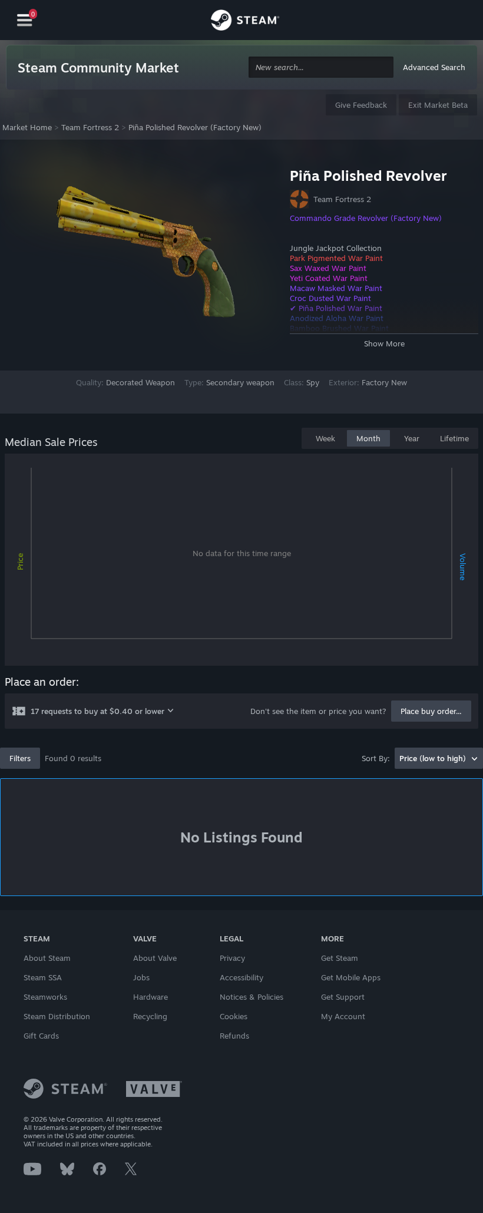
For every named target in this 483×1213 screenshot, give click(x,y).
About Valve (155, 958)
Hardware (150, 997)
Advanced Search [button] (434, 67)
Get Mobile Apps (351, 977)
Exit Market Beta (438, 105)
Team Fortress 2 (90, 127)
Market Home (27, 127)
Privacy (232, 958)
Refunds (234, 1035)
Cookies (233, 1016)
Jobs (141, 977)
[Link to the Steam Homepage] (245, 21)
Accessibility (241, 977)
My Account (343, 1016)
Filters (20, 758)
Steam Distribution (57, 1016)
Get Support (343, 997)
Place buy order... (431, 711)
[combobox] (321, 67)
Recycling (150, 1016)
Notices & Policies (251, 997)
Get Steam (339, 958)
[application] (241, 562)
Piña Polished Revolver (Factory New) (195, 127)
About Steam (47, 958)
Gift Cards (41, 1035)
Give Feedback (361, 105)
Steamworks (45, 997)
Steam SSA (43, 977)
